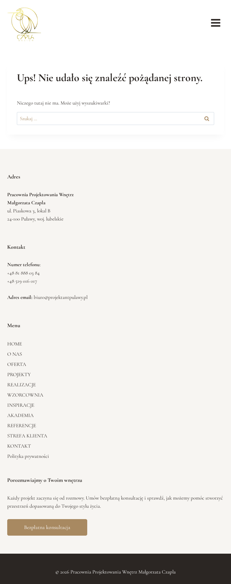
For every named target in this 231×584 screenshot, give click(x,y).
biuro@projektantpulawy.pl (61, 297)
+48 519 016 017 (22, 281)
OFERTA (16, 364)
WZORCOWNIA (25, 395)
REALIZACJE (21, 385)
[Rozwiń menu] (215, 23)
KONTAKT (19, 446)
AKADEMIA (20, 415)
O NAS (14, 354)
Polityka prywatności (28, 456)
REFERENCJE (21, 425)
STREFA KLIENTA (27, 436)
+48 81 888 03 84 (23, 273)
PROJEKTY (19, 374)
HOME (14, 344)
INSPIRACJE (20, 405)
